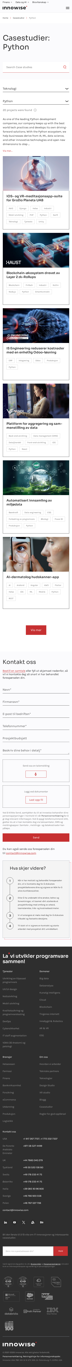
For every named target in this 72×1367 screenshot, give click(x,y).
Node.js (12, 292)
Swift (55, 215)
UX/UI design (10, 989)
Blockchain (14, 285)
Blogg (42, 1099)
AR (40, 1028)
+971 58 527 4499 (32, 1145)
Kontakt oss (9, 1131)
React (24, 449)
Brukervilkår (36, 1264)
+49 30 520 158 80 (33, 1167)
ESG (49, 512)
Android (20, 585)
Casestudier (18, 18)
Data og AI (21, 2)
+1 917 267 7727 (31, 1138)
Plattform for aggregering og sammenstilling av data (34, 426)
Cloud (42, 999)
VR (47, 1028)
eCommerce (9, 1099)
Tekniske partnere (49, 1071)
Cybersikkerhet (11, 1028)
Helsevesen (9, 1064)
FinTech (29, 285)
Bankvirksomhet (12, 1085)
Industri (48, 208)
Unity (41, 221)
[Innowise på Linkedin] (5, 1222)
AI (9, 585)
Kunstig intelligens (49, 992)
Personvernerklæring (52, 815)
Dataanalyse (46, 985)
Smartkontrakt (42, 292)
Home (5, 18)
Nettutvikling (10, 996)
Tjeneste (28, 221)
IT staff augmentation (15, 1035)
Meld (60, 1251)
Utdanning (8, 1106)
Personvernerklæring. (13, 1356)
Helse (35, 208)
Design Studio (47, 1085)
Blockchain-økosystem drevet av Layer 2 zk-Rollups (33, 275)
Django (22, 208)
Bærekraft (13, 512)
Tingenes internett (49, 1014)
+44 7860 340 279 (33, 1160)
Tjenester (8, 971)
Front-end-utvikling (36, 442)
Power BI (59, 519)
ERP (10, 360)
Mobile (42, 592)
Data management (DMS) (45, 436)
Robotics (57, 1021)
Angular (34, 585)
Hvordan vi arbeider (50, 1064)
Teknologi (13, 221)
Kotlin (56, 285)
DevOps (7, 1021)
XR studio (44, 1092)
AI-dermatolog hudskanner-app (32, 577)
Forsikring (8, 1092)
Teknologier (45, 1078)
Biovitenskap (39, 2)
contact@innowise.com (21, 853)
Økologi (44, 519)
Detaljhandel (15, 442)
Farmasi (7, 1071)
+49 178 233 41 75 (32, 1174)
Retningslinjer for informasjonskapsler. (41, 1356)
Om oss (43, 1056)
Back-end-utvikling (18, 436)
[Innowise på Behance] (42, 1222)
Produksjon (52, 360)
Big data (44, 978)
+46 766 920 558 (32, 1195)
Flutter (58, 585)
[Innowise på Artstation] (32, 1222)
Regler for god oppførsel (52, 1113)
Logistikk (8, 1121)
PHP (32, 215)
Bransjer (7, 1056)
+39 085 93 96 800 (33, 1188)
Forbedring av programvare (22, 519)
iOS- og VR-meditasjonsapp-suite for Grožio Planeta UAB (34, 198)
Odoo (38, 360)
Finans (6, 2)
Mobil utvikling (16, 215)
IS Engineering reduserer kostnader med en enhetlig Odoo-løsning (35, 350)
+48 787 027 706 (32, 1203)
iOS (54, 442)
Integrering (24, 360)
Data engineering (32, 512)
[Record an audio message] (36, 774)
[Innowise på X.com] (23, 1222)
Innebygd (44, 1021)
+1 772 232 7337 (49, 1138)
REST (11, 598)
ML (31, 592)
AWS (11, 208)
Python (43, 215)
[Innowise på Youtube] (14, 1222)
